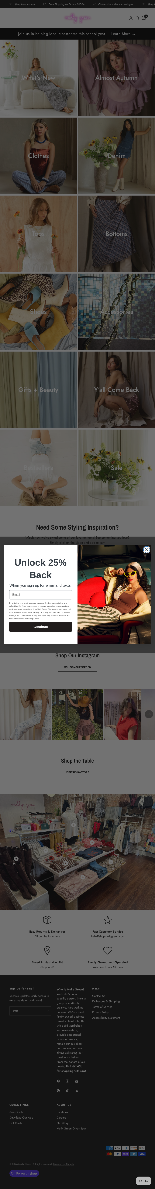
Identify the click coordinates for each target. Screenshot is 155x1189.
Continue (40, 627)
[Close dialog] (146, 549)
